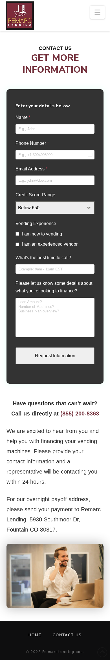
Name (23, 117)
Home (35, 635)
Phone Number (32, 143)
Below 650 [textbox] (28, 207)
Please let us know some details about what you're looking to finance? (54, 287)
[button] (97, 12)
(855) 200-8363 (79, 413)
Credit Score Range (35, 194)
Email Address (31, 168)
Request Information (55, 355)
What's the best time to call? (43, 257)
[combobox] (55, 207)
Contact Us (67, 635)
